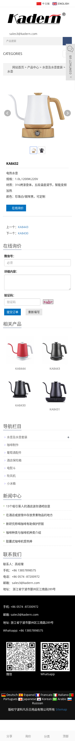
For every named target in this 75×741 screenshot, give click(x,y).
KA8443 (23, 227)
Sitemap (61, 709)
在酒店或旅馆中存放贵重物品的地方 (29, 515)
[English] (60, 3)
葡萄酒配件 (14, 452)
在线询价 (17, 208)
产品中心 (33, 67)
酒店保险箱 (14, 460)
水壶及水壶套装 (52, 67)
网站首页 (18, 67)
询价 (28, 736)
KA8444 (20, 368)
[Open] (70, 62)
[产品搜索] (67, 41)
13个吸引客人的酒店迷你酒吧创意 (28, 506)
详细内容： (11, 271)
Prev (7, 113)
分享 (9, 736)
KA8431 (55, 409)
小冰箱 (11, 483)
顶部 (66, 736)
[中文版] (43, 3)
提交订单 (12, 312)
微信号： (10, 256)
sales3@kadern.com (23, 34)
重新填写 (34, 312)
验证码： (10, 295)
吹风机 (11, 476)
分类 (47, 736)
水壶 (10, 71)
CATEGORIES (12, 53)
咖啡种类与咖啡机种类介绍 (23, 532)
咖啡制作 (13, 445)
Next (67, 113)
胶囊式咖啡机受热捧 (19, 541)
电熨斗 (11, 468)
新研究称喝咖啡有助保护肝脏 (25, 524)
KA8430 (23, 233)
